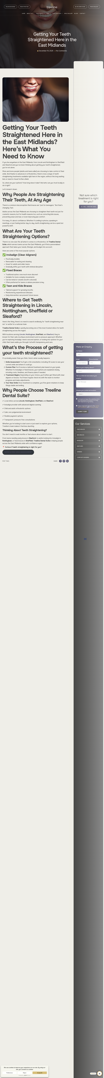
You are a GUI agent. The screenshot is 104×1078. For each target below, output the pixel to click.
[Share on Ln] (67, 461)
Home (23, 13)
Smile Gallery (68, 13)
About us (30, 13)
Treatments (39, 13)
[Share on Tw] (64, 461)
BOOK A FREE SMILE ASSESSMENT (18, 452)
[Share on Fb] (60, 461)
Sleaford (50, 334)
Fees (48, 13)
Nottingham (30, 334)
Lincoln (22, 334)
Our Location (56, 13)
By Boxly (94, 1073)
